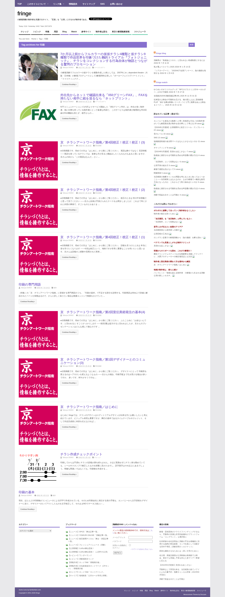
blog (64, 31)
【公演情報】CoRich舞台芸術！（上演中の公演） (88, 552)
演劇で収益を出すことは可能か (166, 195)
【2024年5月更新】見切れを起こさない (170, 152)
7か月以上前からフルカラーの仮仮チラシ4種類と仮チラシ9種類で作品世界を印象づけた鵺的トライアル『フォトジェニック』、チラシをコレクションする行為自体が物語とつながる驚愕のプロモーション (103, 59)
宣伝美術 (98, 146)
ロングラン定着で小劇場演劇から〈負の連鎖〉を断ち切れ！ (178, 238)
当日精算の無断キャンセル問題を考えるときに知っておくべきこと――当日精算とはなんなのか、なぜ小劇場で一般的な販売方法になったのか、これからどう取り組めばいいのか (179, 179)
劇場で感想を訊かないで (164, 169)
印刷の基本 (27, 492)
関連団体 (157, 173)
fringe (24, 13)
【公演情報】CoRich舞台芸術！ (81, 548)
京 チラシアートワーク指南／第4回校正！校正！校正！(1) (102, 237)
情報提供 (73, 4)
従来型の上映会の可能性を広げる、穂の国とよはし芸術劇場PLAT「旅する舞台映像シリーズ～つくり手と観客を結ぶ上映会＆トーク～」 (180, 102)
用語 (56, 31)
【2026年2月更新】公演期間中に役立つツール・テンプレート (179, 127)
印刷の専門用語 (30, 284)
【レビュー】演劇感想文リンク (81, 559)
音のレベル (158, 134)
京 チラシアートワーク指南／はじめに (89, 407)
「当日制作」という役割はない (166, 162)
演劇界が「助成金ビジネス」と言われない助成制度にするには (179, 60)
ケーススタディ (99, 67)
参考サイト (86, 31)
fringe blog (161, 53)
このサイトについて (35, 4)
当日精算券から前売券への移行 (166, 230)
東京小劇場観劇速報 (121, 31)
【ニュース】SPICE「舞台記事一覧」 (83, 532)
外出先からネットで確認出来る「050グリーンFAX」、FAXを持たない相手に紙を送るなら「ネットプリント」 (104, 96)
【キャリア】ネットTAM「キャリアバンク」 (86, 572)
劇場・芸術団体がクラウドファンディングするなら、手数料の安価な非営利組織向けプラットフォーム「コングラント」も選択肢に (179, 534)
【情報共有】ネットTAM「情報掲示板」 (84, 562)
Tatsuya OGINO (68, 67)
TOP (19, 4)
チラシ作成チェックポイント (81, 454)
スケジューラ (140, 31)
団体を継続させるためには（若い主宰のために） (179, 551)
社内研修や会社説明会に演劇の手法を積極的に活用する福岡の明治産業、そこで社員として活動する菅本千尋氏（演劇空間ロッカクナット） (179, 544)
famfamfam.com (35, 590)
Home (33, 39)
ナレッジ (25, 31)
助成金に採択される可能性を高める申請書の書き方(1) (176, 155)
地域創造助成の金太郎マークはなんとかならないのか (176, 141)
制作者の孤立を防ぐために (165, 214)
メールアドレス (119, 537)
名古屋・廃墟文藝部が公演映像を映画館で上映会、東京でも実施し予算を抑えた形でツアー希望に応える (179, 558)
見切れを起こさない (162, 246)
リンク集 (56, 4)
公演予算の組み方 (161, 165)
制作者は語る (101, 31)
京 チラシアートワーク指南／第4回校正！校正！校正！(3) (102, 142)
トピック (37, 31)
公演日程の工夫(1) (161, 234)
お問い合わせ (116, 4)
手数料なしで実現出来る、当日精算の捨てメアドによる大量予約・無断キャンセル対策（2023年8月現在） (179, 572)
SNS (102, 4)
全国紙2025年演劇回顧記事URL (167, 96)
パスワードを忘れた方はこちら (142, 549)
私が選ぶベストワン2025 (164, 67)
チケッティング (160, 148)
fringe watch (161, 82)
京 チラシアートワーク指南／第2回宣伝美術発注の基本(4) (102, 312)
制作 (55, 288)
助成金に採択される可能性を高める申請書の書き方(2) (176, 188)
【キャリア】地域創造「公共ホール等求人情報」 (88, 576)
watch (74, 31)
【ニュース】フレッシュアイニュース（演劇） (87, 545)
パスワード (117, 541)
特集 (47, 31)
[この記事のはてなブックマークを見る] (203, 124)
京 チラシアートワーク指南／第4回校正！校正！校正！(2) (102, 189)
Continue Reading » (69, 84)
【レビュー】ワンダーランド (80, 555)
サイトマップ (89, 4)
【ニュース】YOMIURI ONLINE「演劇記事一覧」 (88, 535)
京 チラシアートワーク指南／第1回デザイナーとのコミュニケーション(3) (102, 361)
